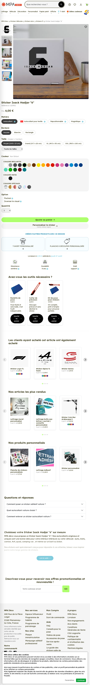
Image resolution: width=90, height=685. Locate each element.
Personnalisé (33, 11)
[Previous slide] (5, 360)
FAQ (48, 626)
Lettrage (4, 11)
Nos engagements (76, 620)
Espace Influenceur (34, 614)
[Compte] (81, 4)
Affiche (53, 11)
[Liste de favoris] (75, 4)
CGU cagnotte (74, 633)
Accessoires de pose (55, 638)
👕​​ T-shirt (61, 11)
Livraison (72, 617)
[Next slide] (85, 360)
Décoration (21, 11)
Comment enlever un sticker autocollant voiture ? (29, 516)
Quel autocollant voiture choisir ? (22, 510)
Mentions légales (75, 648)
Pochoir (7, 198)
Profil (48, 614)
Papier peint (44, 11)
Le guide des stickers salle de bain (53, 650)
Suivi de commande (55, 617)
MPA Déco (72, 614)
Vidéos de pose (53, 635)
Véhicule (12, 11)
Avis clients (72, 624)
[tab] (42, 383)
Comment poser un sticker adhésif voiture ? (26, 504)
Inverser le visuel (12, 201)
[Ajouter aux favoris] (86, 26)
